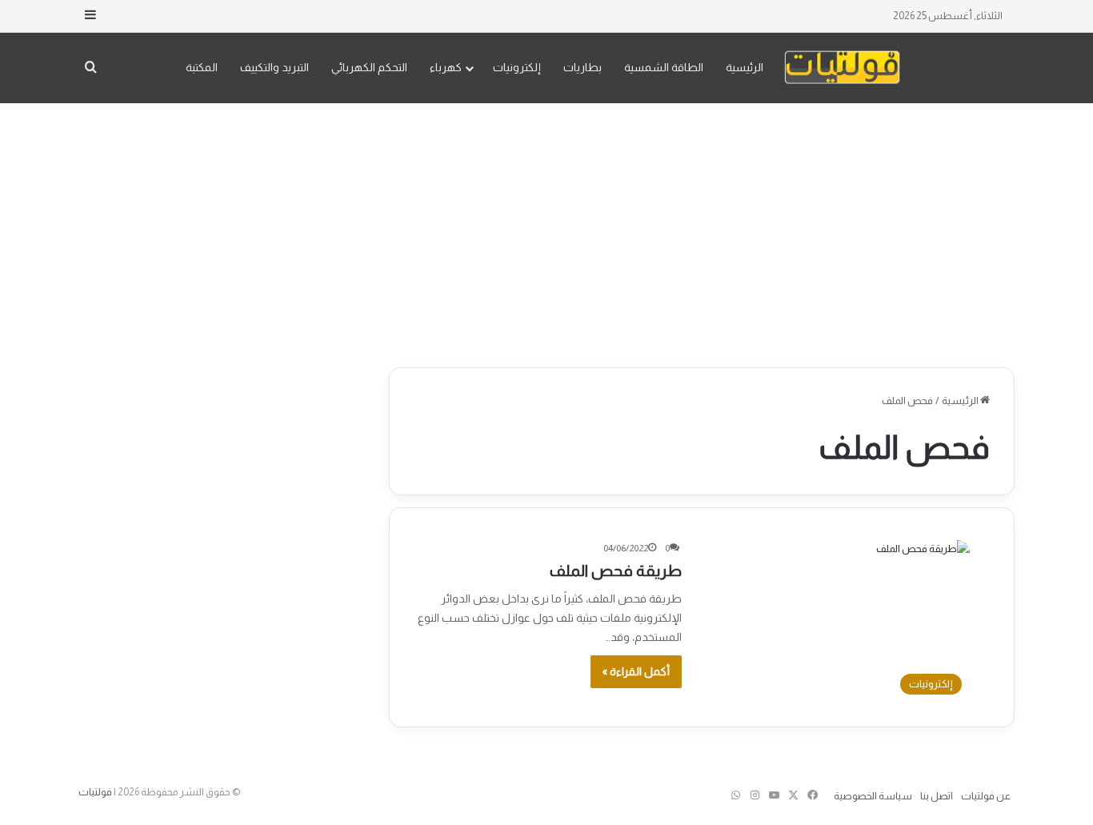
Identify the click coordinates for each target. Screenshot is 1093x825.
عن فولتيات (986, 796)
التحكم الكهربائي (369, 67)
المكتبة (202, 67)
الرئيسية (744, 67)
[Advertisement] (546, 231)
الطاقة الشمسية (663, 67)
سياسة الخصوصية (873, 796)
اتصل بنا (936, 796)
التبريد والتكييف (274, 67)
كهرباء (446, 67)
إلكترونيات (517, 67)
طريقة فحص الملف (616, 570)
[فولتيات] (842, 67)
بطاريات (582, 67)
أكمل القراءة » (636, 671)
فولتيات (95, 792)
